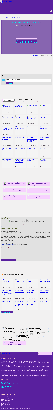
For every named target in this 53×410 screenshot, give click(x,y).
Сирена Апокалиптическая (13, 17)
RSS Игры (3, 360)
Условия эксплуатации (7, 386)
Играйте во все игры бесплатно (15, 343)
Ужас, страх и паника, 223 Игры (15, 190)
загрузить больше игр (7, 312)
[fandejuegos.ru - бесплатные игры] (7, 353)
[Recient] (49, 11)
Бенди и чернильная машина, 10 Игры (39, 190)
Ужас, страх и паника (7, 244)
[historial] (41, 11)
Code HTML (43, 55)
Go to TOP (4, 327)
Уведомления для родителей (9, 383)
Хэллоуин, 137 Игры (36, 197)
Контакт (3, 389)
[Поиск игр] (51, 11)
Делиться (49, 55)
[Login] (44, 11)
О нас (2, 387)
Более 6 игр (16, 184)
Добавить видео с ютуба (8, 260)
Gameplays (35, 55)
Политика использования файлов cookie (13, 385)
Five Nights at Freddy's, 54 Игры (38, 184)
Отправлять (9, 83)
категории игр (5, 382)
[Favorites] (46, 11)
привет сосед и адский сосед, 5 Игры (15, 197)
